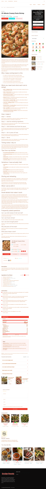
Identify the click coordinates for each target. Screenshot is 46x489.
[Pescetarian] (9, 260)
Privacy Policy (13, 487)
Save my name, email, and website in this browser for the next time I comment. (13, 406)
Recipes (39, 4)
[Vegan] (15, 422)
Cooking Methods (10, 1)
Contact (43, 4)
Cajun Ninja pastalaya (6, 461)
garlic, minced (9, 278)
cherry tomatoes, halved (8, 281)
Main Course (2, 11)
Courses (6, 1)
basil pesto (10, 285)
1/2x (22, 275)
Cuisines (2, 1)
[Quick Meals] (10, 260)
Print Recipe (11, 18)
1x (24, 275)
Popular (34, 4)
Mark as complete (5, 294)
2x (26, 275)
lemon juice (7, 282)
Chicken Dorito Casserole (39, 461)
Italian (8, 258)
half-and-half (6, 279)
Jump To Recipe (4, 18)
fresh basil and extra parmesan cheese (9, 286)
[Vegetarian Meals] (16, 422)
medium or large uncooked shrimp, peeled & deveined (11, 280)
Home (31, 4)
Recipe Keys (15, 1)
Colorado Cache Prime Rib (29, 461)
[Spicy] (13, 422)
